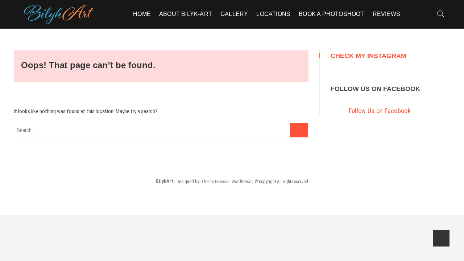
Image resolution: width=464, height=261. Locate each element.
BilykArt (164, 181)
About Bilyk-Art (185, 14)
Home (142, 14)
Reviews (386, 14)
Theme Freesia (214, 181)
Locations (273, 14)
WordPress (241, 181)
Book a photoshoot (331, 14)
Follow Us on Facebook (375, 88)
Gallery (234, 14)
